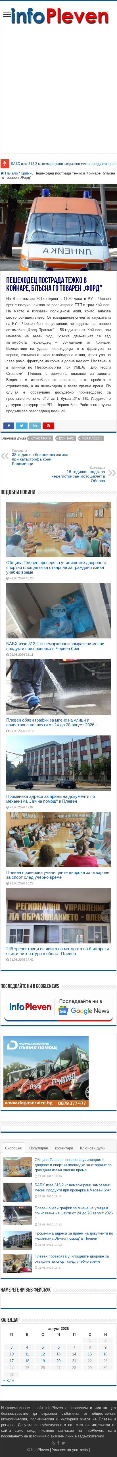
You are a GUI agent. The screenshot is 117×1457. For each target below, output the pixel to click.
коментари (64, 1148)
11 (27, 1354)
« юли (8, 1380)
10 (12, 1354)
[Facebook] (58, 1443)
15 (90, 1354)
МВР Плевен (92, 438)
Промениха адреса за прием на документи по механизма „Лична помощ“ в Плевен (50, 799)
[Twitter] (63, 1443)
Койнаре (66, 438)
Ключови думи (92, 1148)
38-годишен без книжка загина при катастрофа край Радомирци (40, 457)
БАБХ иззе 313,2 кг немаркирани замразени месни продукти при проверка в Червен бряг (55, 646)
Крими (26, 173)
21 (74, 1361)
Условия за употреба (70, 1450)
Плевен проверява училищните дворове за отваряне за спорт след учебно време (57, 875)
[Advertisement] (58, 86)
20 (58, 1361)
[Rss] (53, 1443)
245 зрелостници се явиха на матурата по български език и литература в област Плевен (57, 951)
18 (27, 1361)
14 (74, 1354)
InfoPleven (40, 1450)
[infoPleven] (58, 15)
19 (43, 1361)
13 (58, 1354)
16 (105, 1354)
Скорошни (13, 1148)
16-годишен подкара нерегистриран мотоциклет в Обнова (78, 474)
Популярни (38, 1148)
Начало (11, 173)
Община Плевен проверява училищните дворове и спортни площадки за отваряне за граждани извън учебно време (56, 567)
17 (12, 1361)
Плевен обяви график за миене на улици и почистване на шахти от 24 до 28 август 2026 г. (51, 722)
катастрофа (41, 438)
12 (43, 1354)
